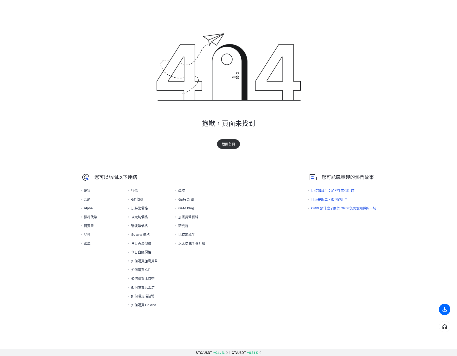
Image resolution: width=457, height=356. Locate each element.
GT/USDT (239, 353)
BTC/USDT (204, 353)
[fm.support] (444, 326)
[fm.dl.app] (444, 309)
